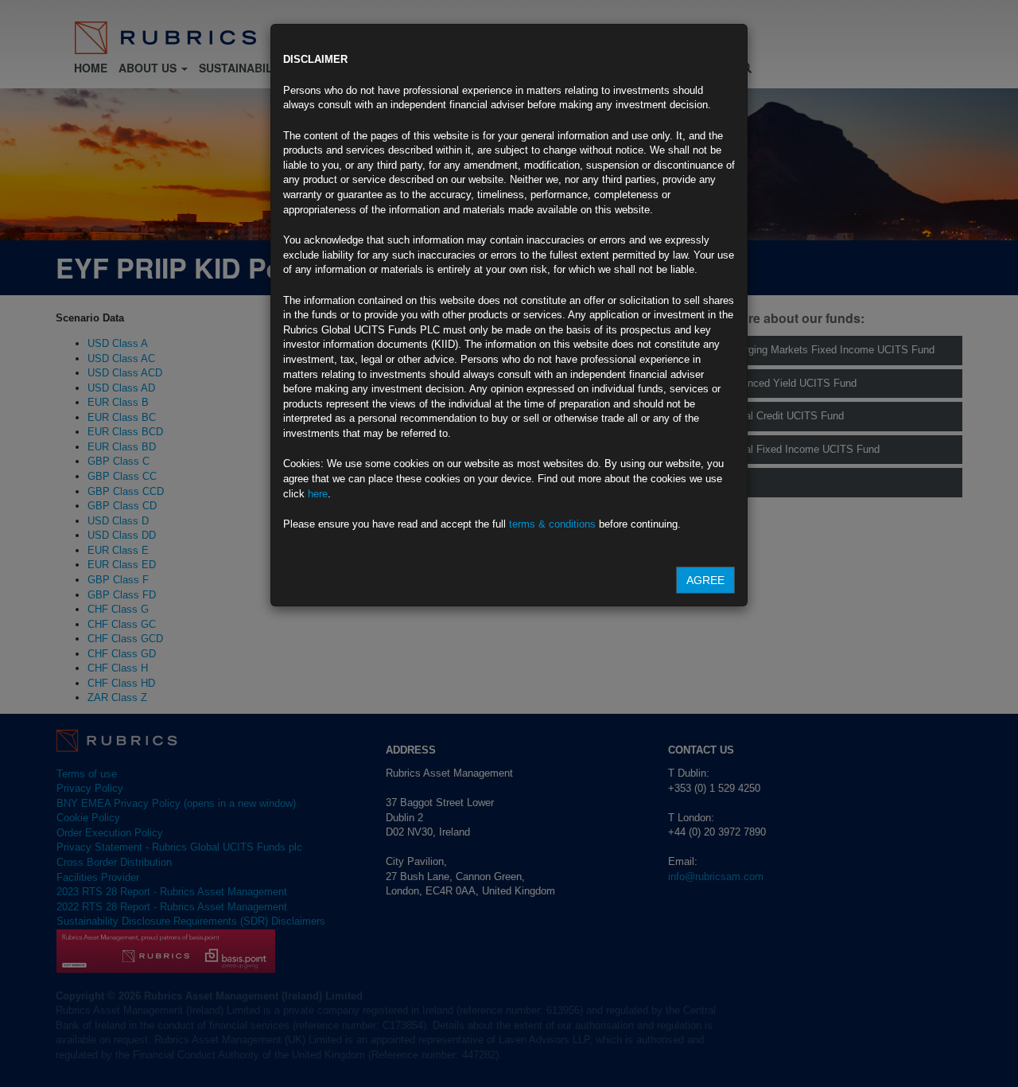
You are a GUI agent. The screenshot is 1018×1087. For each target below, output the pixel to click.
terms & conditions (552, 524)
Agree (705, 580)
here (318, 494)
